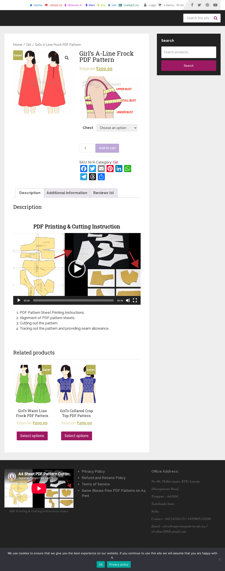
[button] (77, 269)
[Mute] (128, 300)
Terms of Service (96, 484)
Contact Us (130, 5)
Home (37, 5)
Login (152, 5)
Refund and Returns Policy (104, 478)
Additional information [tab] (67, 193)
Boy (103, 5)
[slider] (73, 300)
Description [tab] (29, 193)
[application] (77, 269)
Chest (88, 128)
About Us (55, 5)
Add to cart (107, 148)
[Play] (19, 300)
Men (91, 5)
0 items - (174, 5)
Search (216, 18)
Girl (113, 5)
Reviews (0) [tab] (103, 193)
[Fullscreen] (135, 300)
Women (73, 5)
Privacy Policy (93, 471)
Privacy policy (119, 564)
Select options (32, 436)
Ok (101, 564)
